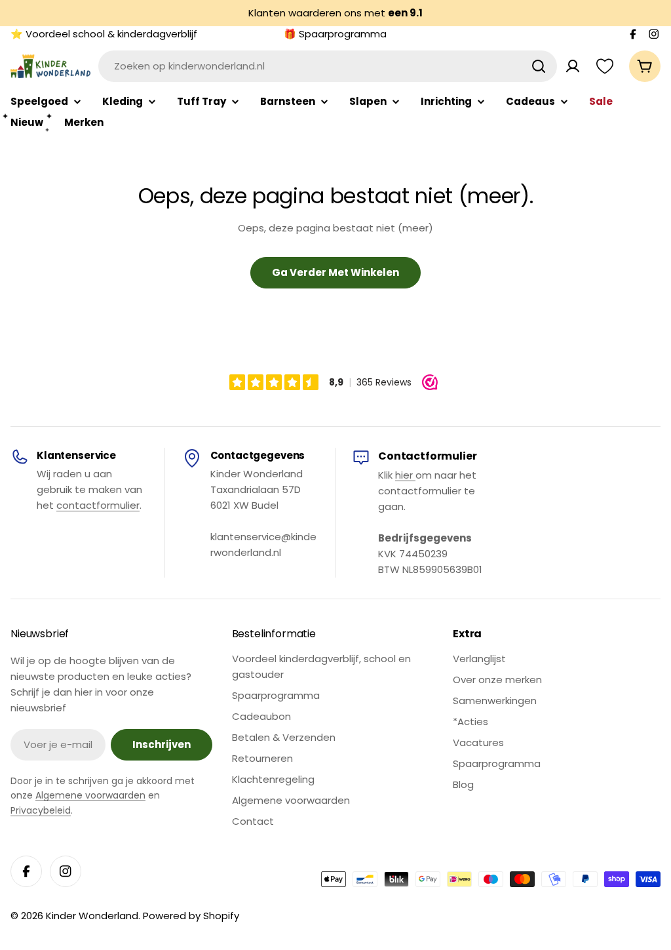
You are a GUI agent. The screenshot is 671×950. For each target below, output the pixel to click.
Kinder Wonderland (92, 915)
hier (405, 475)
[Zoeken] (538, 66)
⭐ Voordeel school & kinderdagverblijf (103, 34)
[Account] (573, 66)
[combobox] (327, 66)
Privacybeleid (40, 810)
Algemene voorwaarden (90, 795)
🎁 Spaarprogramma (335, 34)
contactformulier (98, 505)
